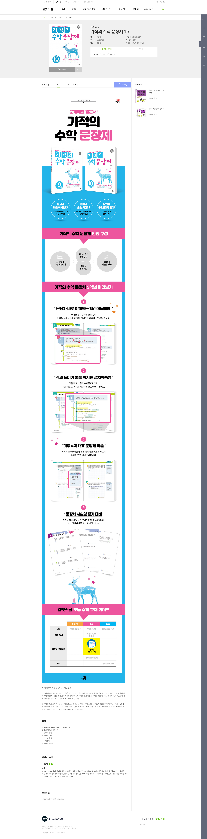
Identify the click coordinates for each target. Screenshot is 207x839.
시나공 (67, 2)
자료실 (74, 9)
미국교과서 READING (148, 9)
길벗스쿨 (58, 2)
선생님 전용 (121, 9)
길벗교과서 (76, 2)
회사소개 (144, 819)
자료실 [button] (124, 84)
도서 (63, 9)
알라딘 (111, 54)
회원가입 (162, 1)
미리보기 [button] (63, 69)
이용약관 (150, 819)
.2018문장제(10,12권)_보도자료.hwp (53, 799)
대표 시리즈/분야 (89, 9)
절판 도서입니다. (107, 49)
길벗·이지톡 (47, 2)
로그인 (156, 1)
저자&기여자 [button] (73, 84)
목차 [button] (58, 84)
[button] (78, 69)
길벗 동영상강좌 (88, 2)
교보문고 (103, 54)
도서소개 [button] (45, 84)
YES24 (96, 54)
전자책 (141, 49)
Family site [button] (142, 824)
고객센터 (136, 9)
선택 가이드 (106, 9)
